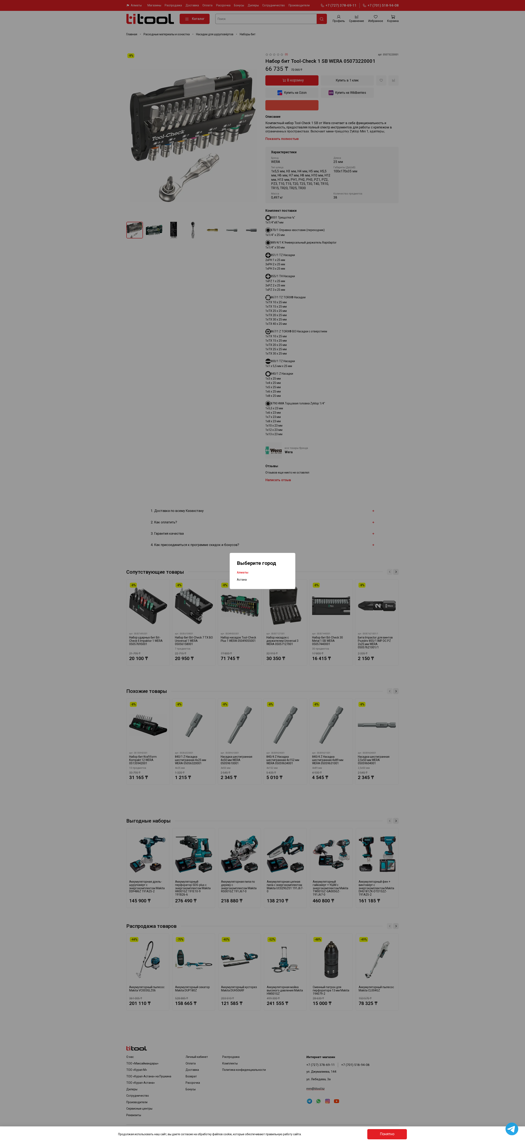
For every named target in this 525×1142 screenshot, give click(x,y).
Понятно (387, 1134)
